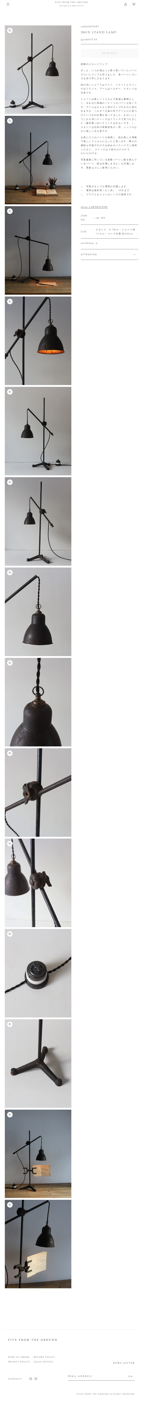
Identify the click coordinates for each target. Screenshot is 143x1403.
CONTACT (15, 1378)
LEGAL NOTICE (43, 1362)
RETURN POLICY (44, 1357)
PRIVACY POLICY (19, 1362)
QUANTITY (87, 39)
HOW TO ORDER (18, 1357)
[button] (8, 4)
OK (130, 1376)
